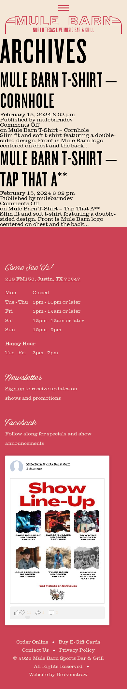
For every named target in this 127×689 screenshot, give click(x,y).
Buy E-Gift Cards (80, 642)
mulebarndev (55, 119)
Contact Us (35, 650)
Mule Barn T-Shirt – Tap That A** (58, 169)
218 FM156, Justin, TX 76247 (42, 279)
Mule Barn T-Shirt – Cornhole (58, 91)
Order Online (32, 642)
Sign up (14, 389)
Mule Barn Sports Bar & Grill (48, 464)
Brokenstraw (72, 674)
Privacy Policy (77, 650)
